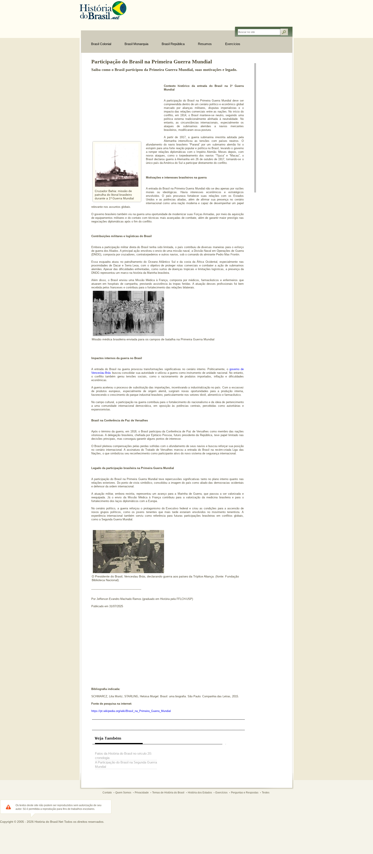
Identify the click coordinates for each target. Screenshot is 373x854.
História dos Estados (200, 792)
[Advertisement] (123, 107)
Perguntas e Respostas (244, 792)
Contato (107, 792)
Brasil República (173, 44)
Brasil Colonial (101, 44)
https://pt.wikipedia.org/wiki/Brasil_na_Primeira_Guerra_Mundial (131, 711)
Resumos (205, 44)
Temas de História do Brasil (168, 792)
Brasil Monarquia (136, 44)
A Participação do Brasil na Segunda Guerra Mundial (126, 764)
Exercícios (232, 44)
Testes (265, 792)
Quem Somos (123, 792)
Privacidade (142, 792)
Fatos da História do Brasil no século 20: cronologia (123, 756)
